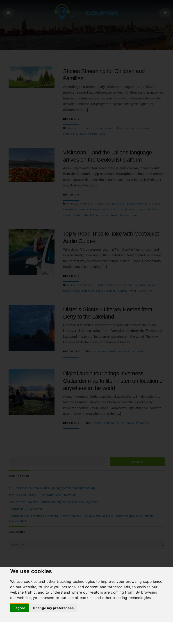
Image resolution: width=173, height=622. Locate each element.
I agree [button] (19, 608)
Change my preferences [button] (53, 608)
